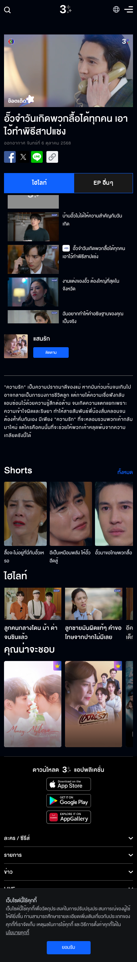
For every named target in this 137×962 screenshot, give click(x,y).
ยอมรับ (68, 947)
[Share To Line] (37, 157)
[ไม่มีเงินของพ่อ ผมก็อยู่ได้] (32, 704)
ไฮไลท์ (39, 183)
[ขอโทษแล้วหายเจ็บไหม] (93, 704)
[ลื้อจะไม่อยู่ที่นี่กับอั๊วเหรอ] (25, 514)
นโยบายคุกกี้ (17, 932)
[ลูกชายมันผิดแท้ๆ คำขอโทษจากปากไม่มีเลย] (93, 604)
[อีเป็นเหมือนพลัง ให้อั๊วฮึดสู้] (71, 514)
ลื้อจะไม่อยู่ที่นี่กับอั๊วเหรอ (24, 557)
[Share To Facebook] (10, 157)
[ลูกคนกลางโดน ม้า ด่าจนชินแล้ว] (33, 604)
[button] (36, 70)
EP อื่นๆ (103, 183)
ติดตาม (51, 352)
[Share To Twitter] (23, 157)
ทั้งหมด (125, 472)
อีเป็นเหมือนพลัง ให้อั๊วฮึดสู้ (70, 557)
